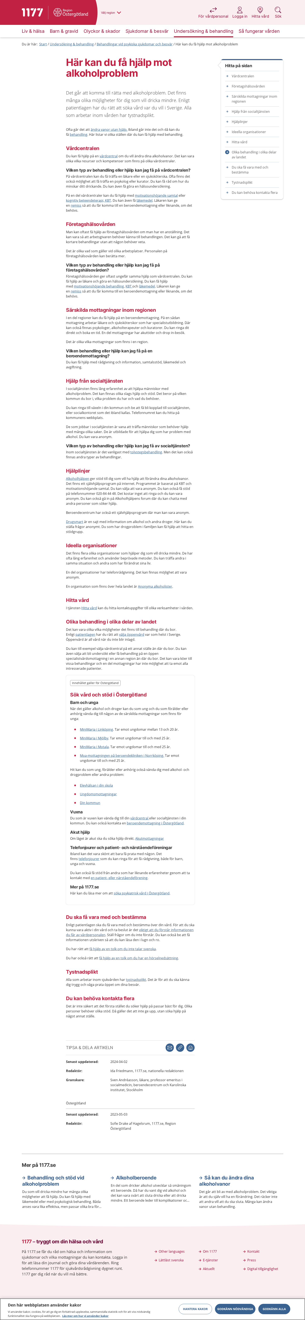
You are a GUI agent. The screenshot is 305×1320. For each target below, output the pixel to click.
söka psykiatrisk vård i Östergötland (142, 893)
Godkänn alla (274, 1309)
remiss (76, 205)
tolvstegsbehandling (146, 452)
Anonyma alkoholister (155, 586)
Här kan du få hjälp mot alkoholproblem (207, 44)
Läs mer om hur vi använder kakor (85, 1316)
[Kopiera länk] (180, 1047)
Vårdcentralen (243, 76)
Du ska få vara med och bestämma (250, 170)
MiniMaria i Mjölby (94, 738)
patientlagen (85, 634)
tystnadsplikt (136, 979)
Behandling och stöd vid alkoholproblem (53, 1181)
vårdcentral (109, 156)
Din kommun (90, 803)
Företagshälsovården (248, 86)
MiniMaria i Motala (94, 747)
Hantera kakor (195, 1309)
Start (43, 44)
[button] (190, 1047)
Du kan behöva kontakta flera (255, 192)
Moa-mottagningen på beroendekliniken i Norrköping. (122, 755)
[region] (152, 1309)
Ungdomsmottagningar (98, 794)
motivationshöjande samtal (156, 195)
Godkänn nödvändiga (235, 1309)
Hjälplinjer (240, 121)
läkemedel (144, 200)
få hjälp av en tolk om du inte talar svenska (122, 949)
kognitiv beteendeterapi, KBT (88, 200)
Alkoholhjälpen (77, 478)
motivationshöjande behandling (99, 286)
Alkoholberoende (136, 1178)
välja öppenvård (131, 634)
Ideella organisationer (249, 132)
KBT (129, 286)
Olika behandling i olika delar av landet (254, 154)
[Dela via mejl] (170, 1047)
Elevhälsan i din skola (96, 785)
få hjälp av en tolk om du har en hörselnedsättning (138, 958)
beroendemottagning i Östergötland (155, 823)
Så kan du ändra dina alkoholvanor (226, 1181)
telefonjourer (89, 859)
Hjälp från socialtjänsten (251, 111)
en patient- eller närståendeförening (119, 878)
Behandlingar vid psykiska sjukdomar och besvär (135, 44)
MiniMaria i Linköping (96, 729)
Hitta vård (89, 608)
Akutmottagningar (149, 838)
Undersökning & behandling (72, 44)
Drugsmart (74, 521)
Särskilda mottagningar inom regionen (254, 99)
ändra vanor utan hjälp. (109, 129)
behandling (78, 134)
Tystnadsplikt (242, 182)
